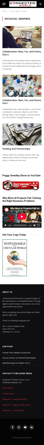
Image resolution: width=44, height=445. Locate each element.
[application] (22, 217)
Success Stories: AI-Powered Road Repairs (19, 358)
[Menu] (4, 4)
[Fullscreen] (38, 225)
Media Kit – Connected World (14, 399)
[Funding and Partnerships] (22, 134)
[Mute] (34, 225)
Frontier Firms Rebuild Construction (16, 352)
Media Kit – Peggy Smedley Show (16, 405)
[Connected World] (23, 4)
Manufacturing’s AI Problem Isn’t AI (16, 363)
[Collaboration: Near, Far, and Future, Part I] (22, 86)
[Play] (5, 225)
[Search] (40, 4)
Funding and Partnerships (16, 148)
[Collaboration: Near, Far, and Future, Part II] (22, 37)
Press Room (7, 388)
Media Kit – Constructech (12, 410)
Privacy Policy (8, 393)
